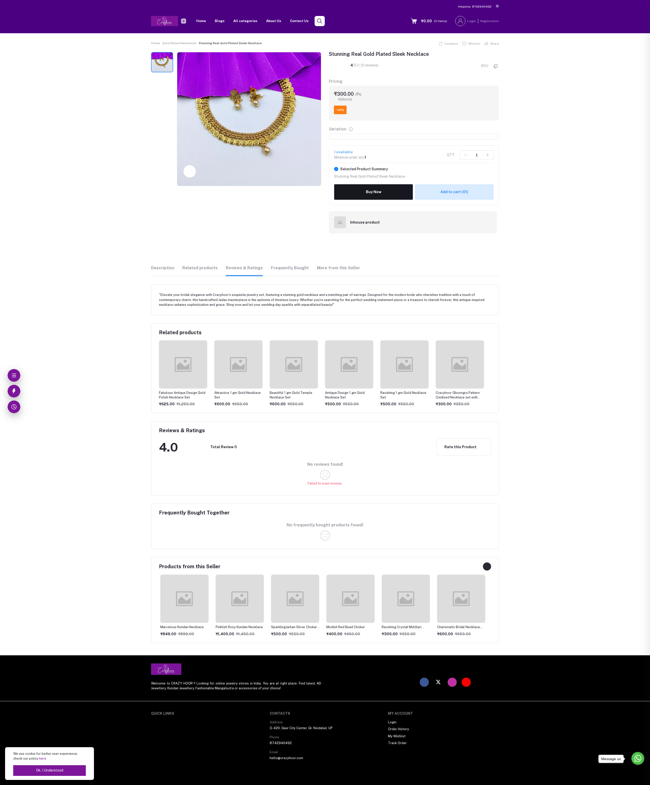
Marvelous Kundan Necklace (180, 627)
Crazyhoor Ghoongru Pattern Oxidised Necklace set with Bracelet (458, 397)
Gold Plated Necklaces (179, 43)
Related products (200, 267)
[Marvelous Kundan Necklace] (183, 599)
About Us (273, 21)
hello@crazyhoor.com (286, 758)
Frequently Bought (290, 267)
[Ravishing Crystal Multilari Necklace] (404, 599)
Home (201, 21)
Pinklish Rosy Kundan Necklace (238, 627)
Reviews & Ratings (244, 267)
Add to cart (454, 192)
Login (471, 21)
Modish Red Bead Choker (344, 627)
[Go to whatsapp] (637, 758)
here (42, 758)
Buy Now (373, 192)
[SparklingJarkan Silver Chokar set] (294, 599)
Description (162, 267)
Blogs (219, 21)
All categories (245, 21)
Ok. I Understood (49, 770)
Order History (398, 729)
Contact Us (299, 21)
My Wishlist (396, 736)
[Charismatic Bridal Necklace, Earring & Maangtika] (460, 599)
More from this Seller (338, 267)
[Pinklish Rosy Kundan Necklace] (238, 599)
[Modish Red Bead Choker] (349, 599)
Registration (489, 21)
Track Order (397, 743)
